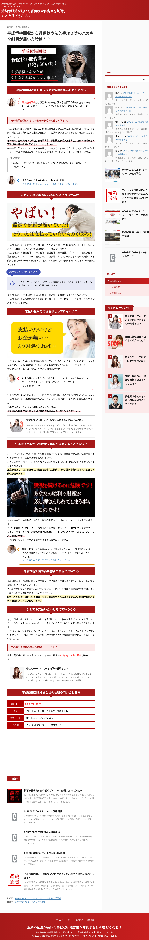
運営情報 (90, 920)
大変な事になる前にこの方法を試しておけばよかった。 (49, 560)
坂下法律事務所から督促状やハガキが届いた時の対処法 (53, 790)
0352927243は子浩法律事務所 (30, 902)
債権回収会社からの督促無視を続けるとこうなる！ (135, 400)
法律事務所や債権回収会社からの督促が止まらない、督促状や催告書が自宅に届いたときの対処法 (74, 932)
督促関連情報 (115, 281)
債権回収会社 (116, 293)
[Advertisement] (51, 751)
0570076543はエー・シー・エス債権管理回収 (38, 898)
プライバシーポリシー (63, 920)
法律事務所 (115, 287)
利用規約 (79, 920)
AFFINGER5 (111, 936)
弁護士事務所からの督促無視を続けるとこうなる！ (135, 379)
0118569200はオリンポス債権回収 (43, 811)
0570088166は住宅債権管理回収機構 (44, 853)
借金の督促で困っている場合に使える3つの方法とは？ (135, 320)
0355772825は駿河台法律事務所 (42, 832)
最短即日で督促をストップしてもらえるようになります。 (50, 183)
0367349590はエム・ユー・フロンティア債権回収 (135, 215)
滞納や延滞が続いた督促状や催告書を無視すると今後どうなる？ (74, 927)
